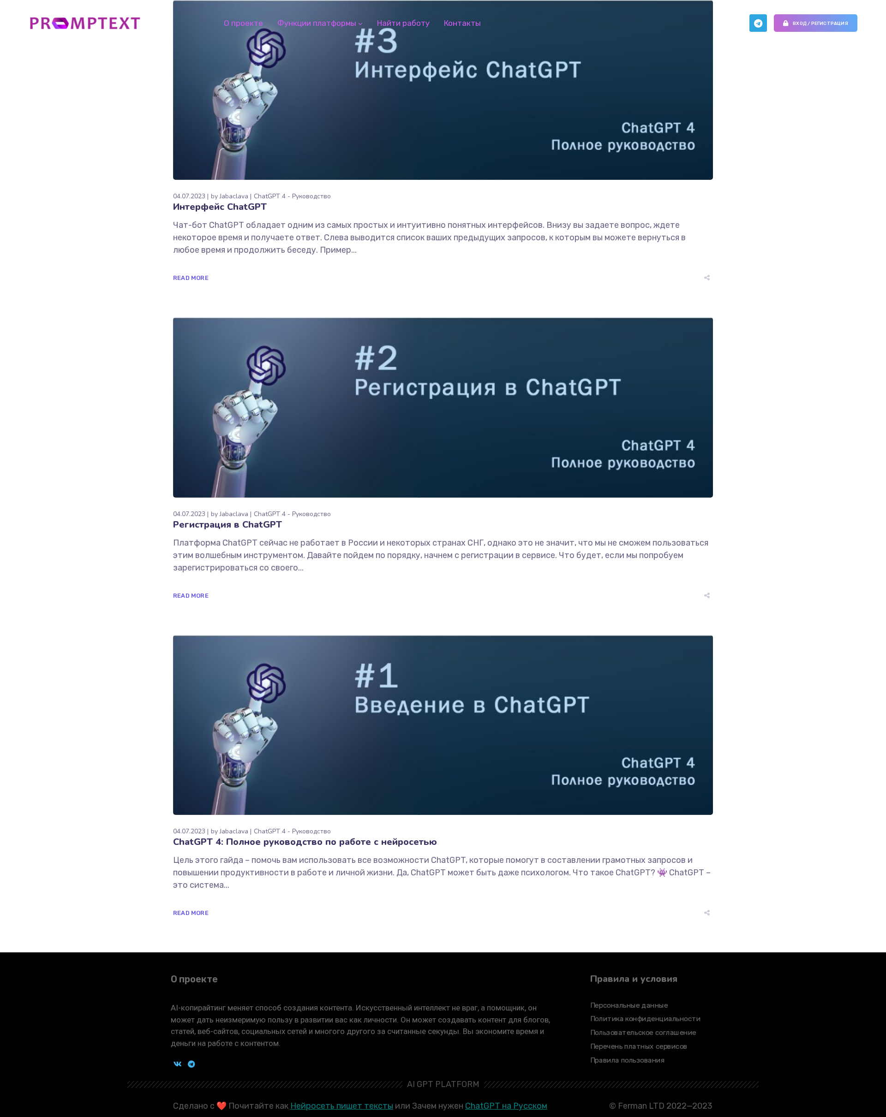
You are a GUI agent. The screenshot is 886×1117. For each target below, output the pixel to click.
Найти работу (403, 23)
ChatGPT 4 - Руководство (292, 196)
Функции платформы (316, 23)
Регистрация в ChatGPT (227, 524)
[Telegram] (758, 23)
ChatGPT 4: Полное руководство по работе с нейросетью (305, 842)
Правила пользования (627, 1060)
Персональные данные (629, 1005)
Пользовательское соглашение (643, 1032)
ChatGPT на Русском (506, 1106)
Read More (191, 277)
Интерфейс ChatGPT (220, 207)
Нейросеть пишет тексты (341, 1106)
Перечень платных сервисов (639, 1046)
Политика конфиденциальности (645, 1019)
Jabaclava (234, 196)
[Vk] (178, 1064)
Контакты (462, 23)
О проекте (243, 23)
